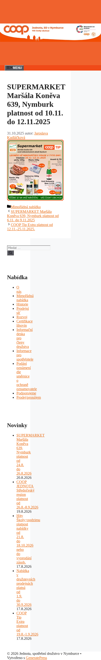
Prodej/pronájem (28, 397)
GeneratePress (36, 658)
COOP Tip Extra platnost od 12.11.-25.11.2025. (30, 227)
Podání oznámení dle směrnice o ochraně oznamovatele (26, 376)
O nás (18, 289)
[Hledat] (10, 252)
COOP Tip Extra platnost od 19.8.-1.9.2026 (27, 623)
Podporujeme (26, 393)
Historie (22, 304)
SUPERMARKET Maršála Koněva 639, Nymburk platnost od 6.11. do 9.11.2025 (33, 216)
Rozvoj (21, 317)
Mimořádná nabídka (26, 207)
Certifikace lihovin (24, 323)
